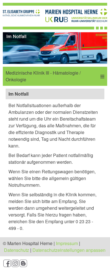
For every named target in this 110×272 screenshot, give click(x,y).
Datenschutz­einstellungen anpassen (68, 250)
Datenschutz (16, 250)
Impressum (67, 243)
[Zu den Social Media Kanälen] (55, 264)
